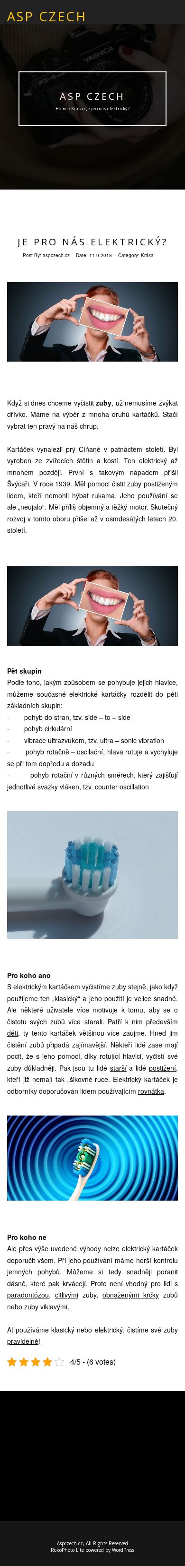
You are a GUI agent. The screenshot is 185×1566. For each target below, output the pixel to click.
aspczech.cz (56, 255)
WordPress (123, 1550)
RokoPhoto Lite (67, 1550)
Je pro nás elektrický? (93, 241)
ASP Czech (92, 96)
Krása (77, 108)
